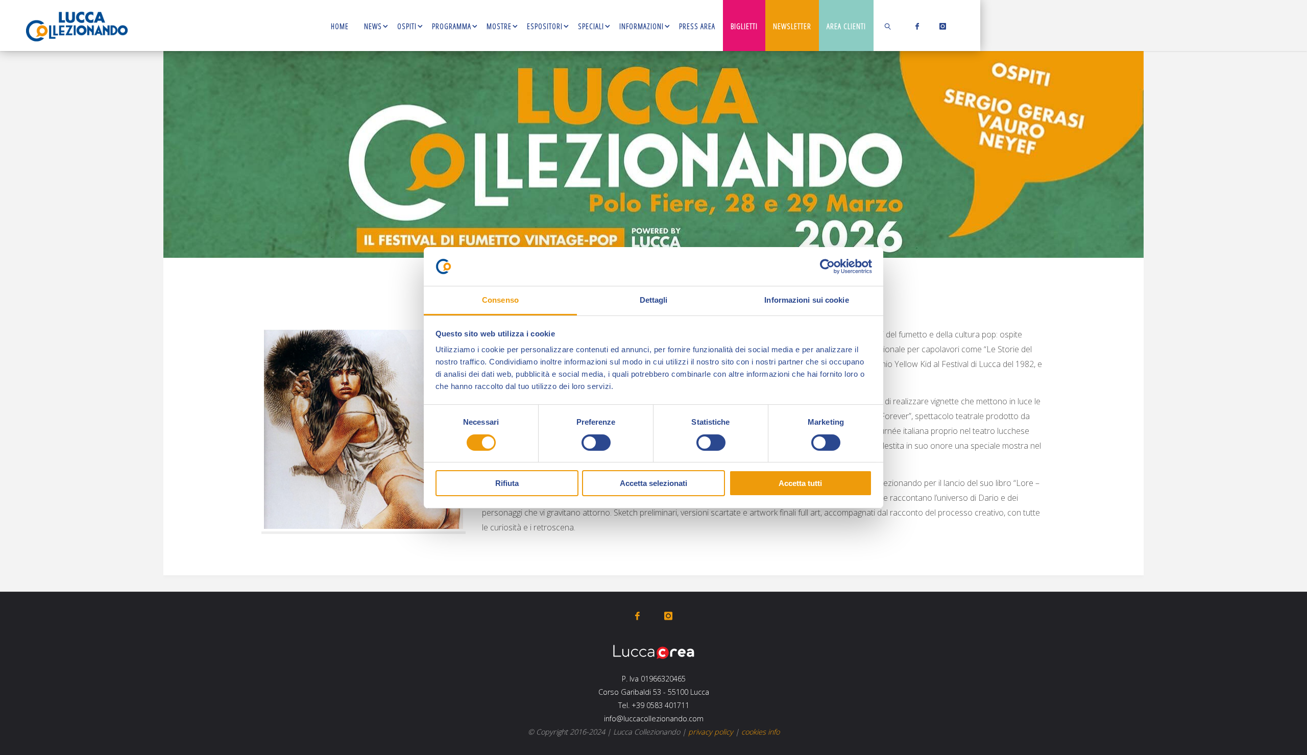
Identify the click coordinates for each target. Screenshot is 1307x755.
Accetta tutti (800, 483)
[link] (888, 25)
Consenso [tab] (500, 300)
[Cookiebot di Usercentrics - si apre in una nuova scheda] (827, 266)
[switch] (596, 442)
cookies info (760, 732)
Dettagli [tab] (654, 300)
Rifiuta (507, 483)
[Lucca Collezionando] (77, 25)
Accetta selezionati (653, 483)
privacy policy (710, 732)
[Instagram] (940, 26)
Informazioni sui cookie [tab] (806, 300)
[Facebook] (915, 26)
